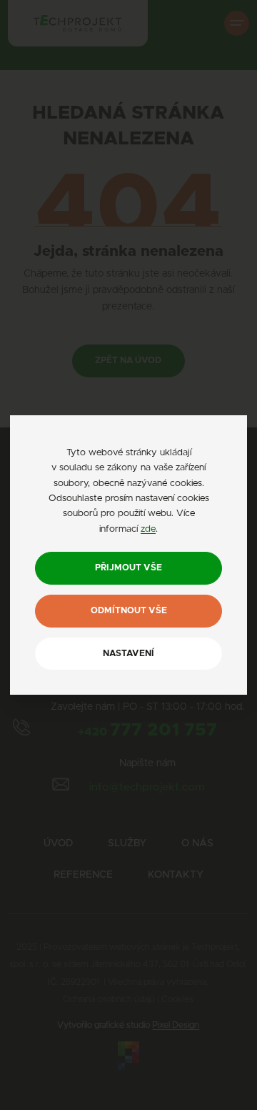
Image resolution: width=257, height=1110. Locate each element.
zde (148, 529)
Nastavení (128, 653)
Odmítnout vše (129, 610)
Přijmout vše (128, 568)
